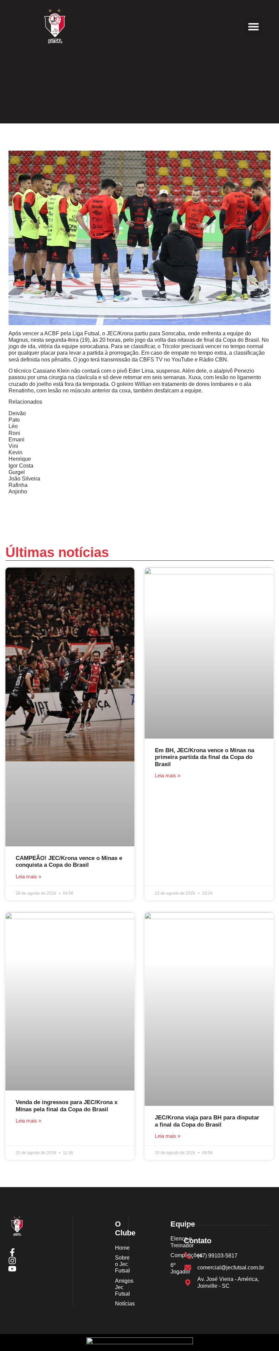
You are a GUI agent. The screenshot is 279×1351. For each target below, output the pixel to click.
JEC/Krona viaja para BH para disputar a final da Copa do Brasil (207, 1121)
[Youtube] (12, 1269)
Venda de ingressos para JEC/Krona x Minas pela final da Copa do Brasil (66, 1105)
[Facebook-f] (12, 1252)
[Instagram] (12, 1260)
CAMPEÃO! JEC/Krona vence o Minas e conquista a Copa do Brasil (69, 861)
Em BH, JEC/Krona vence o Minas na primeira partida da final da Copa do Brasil (204, 757)
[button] (253, 26)
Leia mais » (28, 876)
